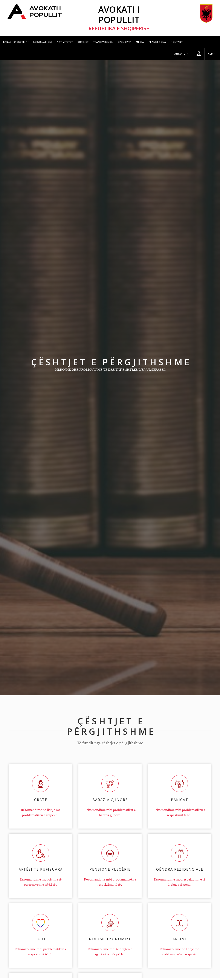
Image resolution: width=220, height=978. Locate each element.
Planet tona (157, 42)
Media (140, 42)
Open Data (124, 42)
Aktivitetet (65, 42)
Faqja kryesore (14, 42)
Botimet (83, 42)
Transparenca (103, 42)
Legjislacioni (42, 42)
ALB (210, 54)
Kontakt (177, 42)
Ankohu (180, 54)
